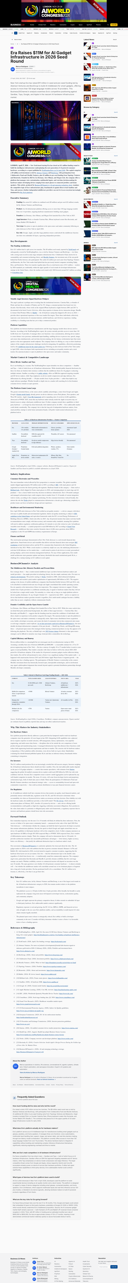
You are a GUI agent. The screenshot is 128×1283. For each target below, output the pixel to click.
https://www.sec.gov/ (23, 1024)
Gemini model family (23, 394)
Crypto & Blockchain (74, 1276)
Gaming (115, 33)
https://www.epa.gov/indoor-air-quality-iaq (30, 1011)
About (14, 1084)
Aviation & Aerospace (85, 33)
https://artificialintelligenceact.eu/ (27, 1017)
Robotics (52, 24)
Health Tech (22, 33)
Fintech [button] (94, 53)
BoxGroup (54, 173)
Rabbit (35, 313)
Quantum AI (101, 33)
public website (43, 373)
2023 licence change (52, 631)
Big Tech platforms (26, 192)
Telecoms (85, 1281)
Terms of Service (69, 1084)
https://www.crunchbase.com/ (65, 997)
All (12, 33)
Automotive (58, 33)
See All (116, 112)
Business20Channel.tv (30, 846)
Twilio (26, 500)
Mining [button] (93, 85)
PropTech (57, 1273)
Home (12, 44)
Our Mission (20, 1084)
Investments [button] (95, 64)
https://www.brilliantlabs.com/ (57, 978)
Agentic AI (29, 33)
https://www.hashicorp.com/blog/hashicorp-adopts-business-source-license (40, 1035)
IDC (57, 485)
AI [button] (92, 43)
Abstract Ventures (42, 173)
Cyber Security (73, 33)
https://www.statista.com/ (70, 1028)
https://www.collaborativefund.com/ (62, 959)
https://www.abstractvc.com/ (25, 951)
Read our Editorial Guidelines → (46, 1079)
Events (32, 24)
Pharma (98, 24)
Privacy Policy (59, 1084)
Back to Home (17, 39)
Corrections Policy (40, 1084)
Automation (63, 24)
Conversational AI (88, 1278)
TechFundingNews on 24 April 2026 (53, 170)
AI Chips (65, 33)
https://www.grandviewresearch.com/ (28, 1004)
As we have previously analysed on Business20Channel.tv (55, 623)
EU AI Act (60, 801)
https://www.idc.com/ (66, 993)
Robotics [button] (94, 95)
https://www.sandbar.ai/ (50, 982)
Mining (56, 1278)
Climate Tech (42, 24)
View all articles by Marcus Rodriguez (32, 1072)
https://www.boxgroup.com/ (54, 955)
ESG (55, 1276)
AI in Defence (72, 1278)
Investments (44, 33)
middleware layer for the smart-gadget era (31, 347)
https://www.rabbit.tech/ (48, 974)
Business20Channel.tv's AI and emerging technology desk (53, 185)
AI (15, 33)
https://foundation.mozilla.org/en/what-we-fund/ (60, 962)
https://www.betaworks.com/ (56, 970)
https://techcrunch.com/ (58, 941)
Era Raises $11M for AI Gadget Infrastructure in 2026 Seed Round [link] (40, 44)
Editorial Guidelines (29, 1084)
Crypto (73, 24)
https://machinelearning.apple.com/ (65, 990)
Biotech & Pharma (88, 1276)
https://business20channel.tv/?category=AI (30, 1052)
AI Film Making (58, 1281)
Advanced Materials (74, 1281)
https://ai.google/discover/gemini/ (57, 986)
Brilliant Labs (15, 490)
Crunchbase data (17, 272)
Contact (48, 1084)
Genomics (85, 1271)
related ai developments (18, 577)
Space (80, 24)
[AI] (12, 49)
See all (114, 39)
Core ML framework (34, 397)
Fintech (51, 33)
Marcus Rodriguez (25, 1077)
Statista (72, 769)
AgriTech (89, 24)
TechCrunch (72, 249)
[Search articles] (108, 24)
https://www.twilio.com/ (65, 1038)
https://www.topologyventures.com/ (54, 966)
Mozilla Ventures (48, 257)
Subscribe (113, 24)
